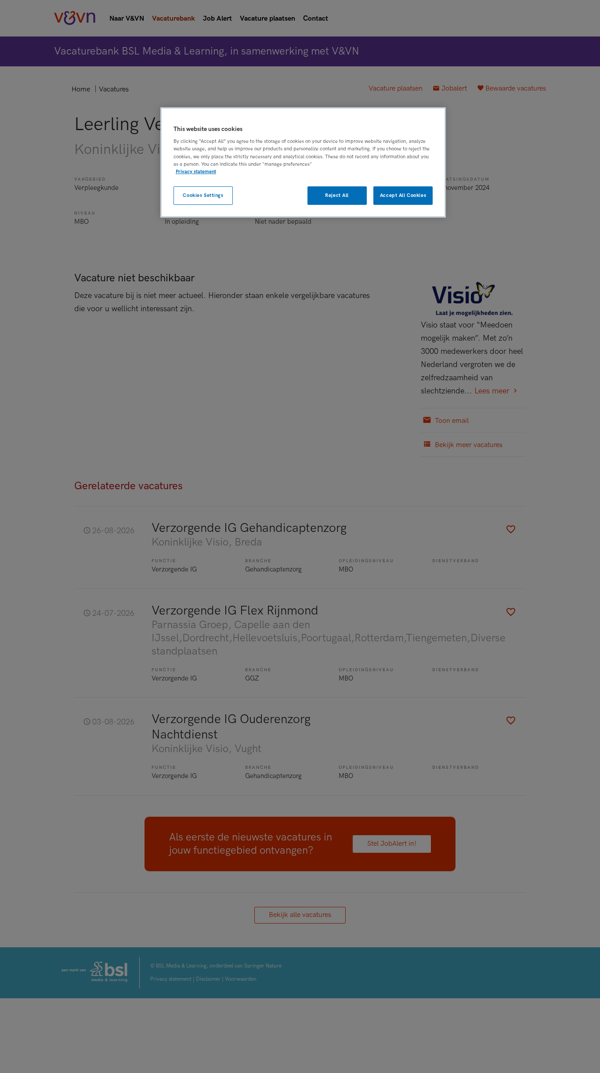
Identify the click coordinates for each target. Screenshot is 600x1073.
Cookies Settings (203, 195)
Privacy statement (196, 172)
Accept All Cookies (403, 195)
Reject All (337, 195)
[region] (303, 162)
